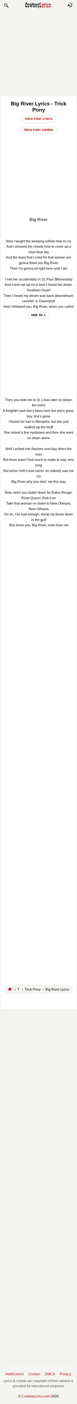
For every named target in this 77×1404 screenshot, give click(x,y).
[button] (6, 5)
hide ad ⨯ (38, 315)
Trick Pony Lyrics (39, 119)
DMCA (50, 1374)
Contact (34, 1374)
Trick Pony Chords (38, 130)
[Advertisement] (38, 51)
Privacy (65, 1374)
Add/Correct (15, 1374)
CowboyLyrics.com (36, 1396)
